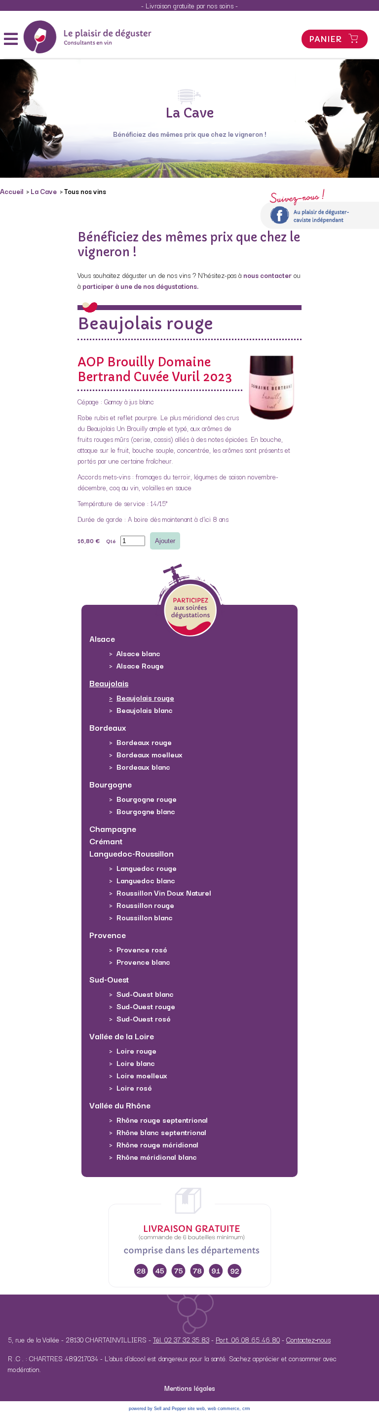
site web (196, 1408)
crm (246, 1408)
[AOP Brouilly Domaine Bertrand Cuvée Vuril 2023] (272, 424)
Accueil (12, 191)
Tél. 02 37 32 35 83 (181, 1339)
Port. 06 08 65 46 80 (248, 1339)
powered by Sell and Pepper (157, 1408)
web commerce (223, 1408)
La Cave (44, 191)
